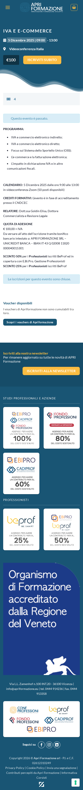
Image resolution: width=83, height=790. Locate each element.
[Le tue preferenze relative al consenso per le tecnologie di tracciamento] (76, 783)
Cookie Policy (35, 768)
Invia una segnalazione (61, 768)
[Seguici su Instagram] (49, 744)
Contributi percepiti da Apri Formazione (32, 772)
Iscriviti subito (42, 60)
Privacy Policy (14, 768)
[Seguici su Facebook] (41, 744)
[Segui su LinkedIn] (56, 744)
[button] (7, 7)
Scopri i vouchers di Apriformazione (30, 322)
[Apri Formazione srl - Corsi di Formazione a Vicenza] (41, 7)
